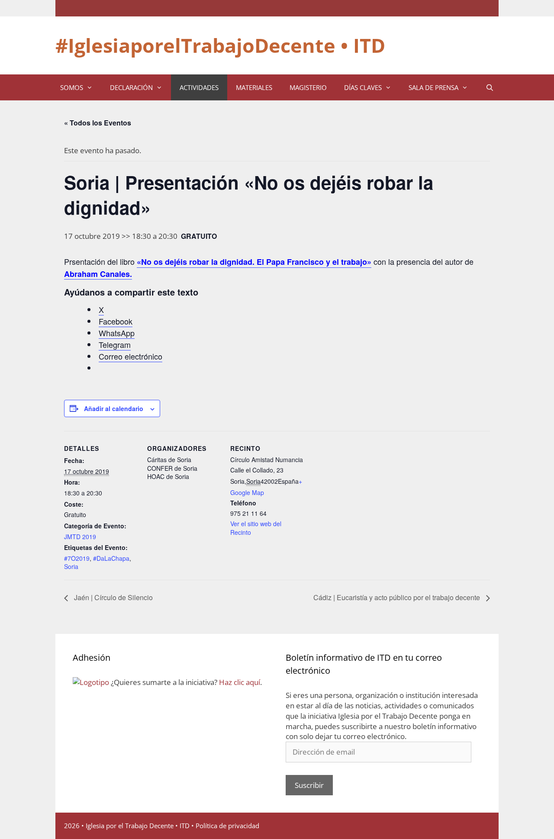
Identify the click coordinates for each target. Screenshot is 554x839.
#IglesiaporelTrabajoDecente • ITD (220, 45)
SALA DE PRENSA (433, 87)
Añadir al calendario (113, 408)
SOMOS (71, 87)
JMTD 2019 (80, 536)
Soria (71, 566)
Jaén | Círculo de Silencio (112, 597)
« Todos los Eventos (97, 123)
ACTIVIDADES (199, 87)
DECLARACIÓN (131, 87)
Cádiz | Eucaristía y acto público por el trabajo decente (397, 597)
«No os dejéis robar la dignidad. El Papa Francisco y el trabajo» (254, 261)
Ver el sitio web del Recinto (255, 528)
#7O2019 (77, 558)
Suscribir (309, 785)
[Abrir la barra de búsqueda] (489, 87)
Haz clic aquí (239, 682)
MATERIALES (254, 87)
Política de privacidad (227, 825)
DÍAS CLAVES (363, 87)
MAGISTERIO (308, 87)
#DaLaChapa (111, 558)
